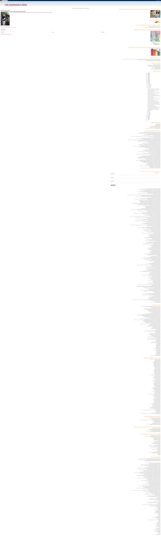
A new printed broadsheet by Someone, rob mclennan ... (154, 89)
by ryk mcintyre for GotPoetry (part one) (155, 336)
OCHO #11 (159, 509)
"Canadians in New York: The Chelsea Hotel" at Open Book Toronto (152, 240)
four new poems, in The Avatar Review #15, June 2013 (154, 466)
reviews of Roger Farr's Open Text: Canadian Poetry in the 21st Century (152, 253)
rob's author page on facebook (156, 64)
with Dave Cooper (158, 346)
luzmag (159, 520)
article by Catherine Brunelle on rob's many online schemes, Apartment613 (151, 139)
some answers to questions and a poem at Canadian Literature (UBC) (152, 331)
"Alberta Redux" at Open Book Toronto (156, 238)
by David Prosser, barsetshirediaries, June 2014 (154, 311)
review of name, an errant (157, 283)
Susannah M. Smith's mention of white (156, 262)
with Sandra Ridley (158, 332)
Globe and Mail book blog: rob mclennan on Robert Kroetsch (153, 239)
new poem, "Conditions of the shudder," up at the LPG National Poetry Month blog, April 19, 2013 (149, 469)
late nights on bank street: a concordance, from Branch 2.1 (153, 495)
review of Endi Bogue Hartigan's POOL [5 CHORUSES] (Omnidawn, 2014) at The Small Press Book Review (148, 160)
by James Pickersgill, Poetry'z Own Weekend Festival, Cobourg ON (152, 322)
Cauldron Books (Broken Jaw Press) (156, 428)
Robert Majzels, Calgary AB (157, 384)
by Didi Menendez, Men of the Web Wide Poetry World (154, 338)
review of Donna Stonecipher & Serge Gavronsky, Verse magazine (152, 259)
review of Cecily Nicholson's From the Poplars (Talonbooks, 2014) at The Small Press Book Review (149, 157)
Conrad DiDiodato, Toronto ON (156, 371)
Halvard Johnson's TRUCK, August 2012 (155, 418)
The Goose (159, 440)
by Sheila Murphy (158, 347)
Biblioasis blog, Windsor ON (157, 363)
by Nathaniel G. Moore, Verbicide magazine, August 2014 (153, 309)
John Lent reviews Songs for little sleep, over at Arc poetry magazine (152, 190)
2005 (147, 118)
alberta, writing (158, 412)
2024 (147, 74)
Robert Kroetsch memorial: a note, (151, 97)
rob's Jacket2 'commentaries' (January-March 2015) (154, 66)
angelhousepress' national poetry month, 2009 (155, 498)
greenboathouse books (157, 534)
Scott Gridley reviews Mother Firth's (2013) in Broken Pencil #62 (153, 164)
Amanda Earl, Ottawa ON (157, 372)
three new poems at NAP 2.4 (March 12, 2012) (155, 484)
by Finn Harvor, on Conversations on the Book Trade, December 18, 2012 (152, 316)
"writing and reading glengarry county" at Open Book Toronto (153, 226)
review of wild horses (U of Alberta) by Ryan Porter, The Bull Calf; (153, 222)
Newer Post (2, 32)
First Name (112, 177)
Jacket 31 (159, 515)
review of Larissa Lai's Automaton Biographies (155, 236)
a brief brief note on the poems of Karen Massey (154, 277)
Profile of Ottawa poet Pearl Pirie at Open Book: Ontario (154, 211)
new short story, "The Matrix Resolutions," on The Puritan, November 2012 (152, 476)
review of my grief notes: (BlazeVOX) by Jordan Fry (154, 205)
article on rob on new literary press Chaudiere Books (154, 276)
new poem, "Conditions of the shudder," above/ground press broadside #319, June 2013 (150, 465)
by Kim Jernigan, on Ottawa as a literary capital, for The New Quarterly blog (151, 321)
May (148, 111)
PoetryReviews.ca (158, 448)
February (149, 113)
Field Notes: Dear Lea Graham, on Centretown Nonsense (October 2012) (152, 477)
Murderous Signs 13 (158, 516)
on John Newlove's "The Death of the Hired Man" (154, 294)
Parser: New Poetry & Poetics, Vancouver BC (155, 446)
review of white (158, 255)
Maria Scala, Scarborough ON (156, 395)
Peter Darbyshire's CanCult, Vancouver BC (155, 436)
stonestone (159, 530)
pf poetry (159, 500)
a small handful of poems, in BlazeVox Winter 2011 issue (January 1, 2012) (151, 487)
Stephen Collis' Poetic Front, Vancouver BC (155, 447)
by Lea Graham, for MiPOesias (156, 337)
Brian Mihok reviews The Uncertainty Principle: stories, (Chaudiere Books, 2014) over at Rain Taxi (149, 144)
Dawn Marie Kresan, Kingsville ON (156, 380)
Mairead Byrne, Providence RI (156, 365)
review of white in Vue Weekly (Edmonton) (155, 264)
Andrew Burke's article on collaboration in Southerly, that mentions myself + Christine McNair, (149, 201)
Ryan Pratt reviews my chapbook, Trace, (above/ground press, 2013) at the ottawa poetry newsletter (149, 191)
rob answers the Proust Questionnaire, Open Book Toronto (153, 326)
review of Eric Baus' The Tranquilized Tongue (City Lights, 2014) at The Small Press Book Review (149, 151)
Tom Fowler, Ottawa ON (157, 374)
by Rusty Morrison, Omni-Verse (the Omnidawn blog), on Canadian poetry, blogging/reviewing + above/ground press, (147, 319)
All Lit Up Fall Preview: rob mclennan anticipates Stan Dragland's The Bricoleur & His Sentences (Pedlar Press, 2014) (147, 146)
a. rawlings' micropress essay (157, 295)
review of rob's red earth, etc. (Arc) (156, 291)
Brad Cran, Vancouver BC (157, 368)
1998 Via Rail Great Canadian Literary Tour (155, 69)
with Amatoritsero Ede (157, 345)
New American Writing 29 (150, 96)
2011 (147, 83)
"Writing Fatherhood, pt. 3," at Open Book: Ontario (154, 166)
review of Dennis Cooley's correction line (155, 256)
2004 (147, 119)
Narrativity (159, 444)
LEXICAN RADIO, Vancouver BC (156, 443)
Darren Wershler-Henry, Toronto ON (156, 405)
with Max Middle (158, 349)
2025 (147, 73)
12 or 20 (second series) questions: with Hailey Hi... (153, 102)
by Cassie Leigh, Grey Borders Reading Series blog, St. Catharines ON (152, 320)
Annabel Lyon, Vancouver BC (157, 383)
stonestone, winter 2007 (157, 513)
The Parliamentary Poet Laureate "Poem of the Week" (154, 445)
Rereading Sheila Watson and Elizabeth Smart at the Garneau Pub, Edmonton (151, 258)
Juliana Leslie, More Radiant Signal (152, 94)
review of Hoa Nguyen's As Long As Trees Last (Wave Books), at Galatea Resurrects (150, 195)
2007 (147, 117)
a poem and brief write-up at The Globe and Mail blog (154, 499)
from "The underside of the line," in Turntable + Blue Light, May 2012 (152, 481)
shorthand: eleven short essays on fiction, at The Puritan (154, 199)
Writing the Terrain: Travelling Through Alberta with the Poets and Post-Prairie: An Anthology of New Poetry (148, 286)
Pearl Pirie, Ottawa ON (157, 390)
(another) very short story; (150, 98)
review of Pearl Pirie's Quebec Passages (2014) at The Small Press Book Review (151, 156)
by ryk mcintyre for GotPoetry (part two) (156, 335)
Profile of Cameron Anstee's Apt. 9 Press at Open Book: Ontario (153, 214)
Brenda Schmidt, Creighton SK (156, 396)
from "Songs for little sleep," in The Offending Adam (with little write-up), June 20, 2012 (150, 480)
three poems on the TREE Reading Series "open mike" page (153, 502)
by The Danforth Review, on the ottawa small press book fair (153, 330)
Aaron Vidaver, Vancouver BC (157, 404)
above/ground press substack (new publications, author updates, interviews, (151, 27)
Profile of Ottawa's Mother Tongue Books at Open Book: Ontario (153, 210)
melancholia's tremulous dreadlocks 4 (156, 517)
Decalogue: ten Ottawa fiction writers (156, 420)
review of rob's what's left (157, 292)
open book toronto (9, 27)
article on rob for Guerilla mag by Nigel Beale (155, 248)
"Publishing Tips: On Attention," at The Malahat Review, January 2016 (152, 134)
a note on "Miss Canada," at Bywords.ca (155, 197)
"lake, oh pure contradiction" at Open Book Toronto (154, 249)
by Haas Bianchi (158, 339)
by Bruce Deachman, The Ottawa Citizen (155, 328)
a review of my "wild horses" (157, 135)
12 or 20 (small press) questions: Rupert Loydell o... (153, 88)
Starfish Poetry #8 (158, 505)
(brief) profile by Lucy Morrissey (156, 194)
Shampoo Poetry (158, 451)
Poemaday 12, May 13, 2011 (157, 493)
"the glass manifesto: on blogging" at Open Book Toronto (154, 224)
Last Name (112, 181)
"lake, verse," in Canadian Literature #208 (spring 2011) (154, 488)
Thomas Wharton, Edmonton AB (156, 406)
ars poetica (159, 503)
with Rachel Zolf (158, 343)
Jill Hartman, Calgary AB (157, 379)
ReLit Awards (158, 450)
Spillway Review (158, 523)
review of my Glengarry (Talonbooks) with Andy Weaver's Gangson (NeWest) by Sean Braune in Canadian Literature (147, 203)
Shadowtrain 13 (158, 512)
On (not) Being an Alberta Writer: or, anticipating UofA (154, 274)
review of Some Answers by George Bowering (155, 260)
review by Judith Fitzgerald (157, 261)
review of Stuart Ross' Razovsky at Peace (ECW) (154, 300)
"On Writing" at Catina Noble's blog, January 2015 (154, 142)
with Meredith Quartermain (157, 350)
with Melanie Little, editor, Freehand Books (155, 333)
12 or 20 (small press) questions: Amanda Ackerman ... (154, 107)
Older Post (102, 32)
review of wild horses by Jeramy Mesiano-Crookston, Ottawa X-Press (152, 231)
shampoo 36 (158, 497)
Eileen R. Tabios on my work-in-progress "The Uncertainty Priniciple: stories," (151, 213)
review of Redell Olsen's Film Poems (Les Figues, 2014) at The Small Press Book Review (150, 145)
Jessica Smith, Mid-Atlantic (157, 398)
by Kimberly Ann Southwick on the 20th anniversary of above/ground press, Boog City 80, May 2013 (149, 314)
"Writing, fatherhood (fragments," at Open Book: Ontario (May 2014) (152, 158)
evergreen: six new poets (157, 422)
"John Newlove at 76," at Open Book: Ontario (155, 154)
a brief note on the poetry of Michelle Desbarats (155, 275)
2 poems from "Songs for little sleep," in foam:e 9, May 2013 (153, 468)
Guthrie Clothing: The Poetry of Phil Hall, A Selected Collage (153, 417)
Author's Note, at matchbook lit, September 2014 (154, 148)
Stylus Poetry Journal (158, 511)
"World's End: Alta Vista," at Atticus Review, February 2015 (153, 141)
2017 (147, 79)
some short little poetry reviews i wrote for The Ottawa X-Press (153, 266)
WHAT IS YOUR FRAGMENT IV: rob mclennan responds (154, 163)
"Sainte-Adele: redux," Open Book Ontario (155, 216)
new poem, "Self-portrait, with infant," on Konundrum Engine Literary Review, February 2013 (149, 473)
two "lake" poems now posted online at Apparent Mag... (154, 93)
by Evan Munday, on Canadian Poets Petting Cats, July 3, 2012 (153, 317)
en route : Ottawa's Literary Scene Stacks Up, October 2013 (153, 188)
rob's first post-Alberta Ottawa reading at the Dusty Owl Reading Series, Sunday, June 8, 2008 (149, 458)
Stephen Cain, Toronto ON (157, 366)
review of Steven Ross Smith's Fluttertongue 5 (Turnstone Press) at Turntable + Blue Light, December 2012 (148, 196)
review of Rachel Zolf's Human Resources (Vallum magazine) (153, 270)
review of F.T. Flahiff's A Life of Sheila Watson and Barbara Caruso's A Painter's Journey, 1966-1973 (149, 284)
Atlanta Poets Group (158, 409)
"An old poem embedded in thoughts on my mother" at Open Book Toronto (152, 223)
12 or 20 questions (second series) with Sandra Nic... (154, 99)
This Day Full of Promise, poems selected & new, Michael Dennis (153, 431)
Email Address (113, 173)
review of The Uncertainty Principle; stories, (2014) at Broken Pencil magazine (151, 150)
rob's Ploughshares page (157, 68)
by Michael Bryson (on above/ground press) (155, 355)
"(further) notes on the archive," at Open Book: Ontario (154, 152)
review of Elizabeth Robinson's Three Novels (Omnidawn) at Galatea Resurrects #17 (150, 208)
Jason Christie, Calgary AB (157, 367)
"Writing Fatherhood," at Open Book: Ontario (155, 167)
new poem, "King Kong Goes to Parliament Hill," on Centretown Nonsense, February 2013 (150, 472)
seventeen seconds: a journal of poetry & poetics (154, 126)
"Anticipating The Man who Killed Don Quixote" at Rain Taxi (153, 225)
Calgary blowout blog (157, 410)
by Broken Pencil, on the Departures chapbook (155, 334)
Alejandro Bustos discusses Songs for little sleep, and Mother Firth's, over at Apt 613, (150, 189)
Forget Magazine (158, 507)
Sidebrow (159, 514)
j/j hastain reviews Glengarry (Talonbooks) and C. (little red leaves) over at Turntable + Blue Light (149, 200)
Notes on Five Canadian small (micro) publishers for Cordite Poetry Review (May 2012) (150, 202)
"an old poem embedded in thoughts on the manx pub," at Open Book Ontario (151, 221)
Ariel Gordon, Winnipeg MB (157, 376)
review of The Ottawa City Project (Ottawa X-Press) (154, 272)
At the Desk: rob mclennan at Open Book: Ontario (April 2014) (153, 159)
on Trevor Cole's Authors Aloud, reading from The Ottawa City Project (152, 460)
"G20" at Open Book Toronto (157, 232)
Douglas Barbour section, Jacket (156, 419)
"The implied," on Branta (157, 241)
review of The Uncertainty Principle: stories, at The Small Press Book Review (151, 162)
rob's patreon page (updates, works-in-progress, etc (154, 26)
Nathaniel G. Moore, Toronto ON (156, 387)
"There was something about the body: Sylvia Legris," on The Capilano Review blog (150, 212)
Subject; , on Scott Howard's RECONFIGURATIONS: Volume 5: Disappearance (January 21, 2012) (149, 485)
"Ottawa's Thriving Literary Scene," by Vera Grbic (154, 215)
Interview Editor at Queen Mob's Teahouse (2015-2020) (154, 65)
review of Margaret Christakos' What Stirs (155, 252)
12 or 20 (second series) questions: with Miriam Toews (154, 104)
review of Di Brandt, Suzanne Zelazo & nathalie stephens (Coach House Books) (151, 293)
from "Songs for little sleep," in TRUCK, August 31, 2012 (154, 478)
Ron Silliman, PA (158, 397)
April (148, 112)
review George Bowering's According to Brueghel (154, 251)
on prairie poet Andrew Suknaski (156, 233)
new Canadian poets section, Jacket (156, 423)
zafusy (159, 521)
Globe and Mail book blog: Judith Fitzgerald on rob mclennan (153, 242)
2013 (147, 82)
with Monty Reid (158, 344)
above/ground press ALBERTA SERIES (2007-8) (154, 127)
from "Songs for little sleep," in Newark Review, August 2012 (153, 479)
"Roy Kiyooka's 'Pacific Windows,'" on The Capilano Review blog (153, 207)
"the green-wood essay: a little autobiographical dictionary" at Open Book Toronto (151, 227)
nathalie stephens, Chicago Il (157, 400)
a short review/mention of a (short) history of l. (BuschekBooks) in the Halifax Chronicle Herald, (149, 204)
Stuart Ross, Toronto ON (157, 394)
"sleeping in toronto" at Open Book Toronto (155, 250)
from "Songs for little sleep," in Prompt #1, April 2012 (154, 482)
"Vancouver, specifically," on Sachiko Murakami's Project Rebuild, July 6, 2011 (151, 491)
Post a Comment (3, 30)
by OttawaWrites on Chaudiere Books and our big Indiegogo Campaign (152, 308)
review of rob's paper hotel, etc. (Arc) (156, 296)
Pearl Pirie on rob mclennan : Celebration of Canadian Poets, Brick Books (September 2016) (149, 133)
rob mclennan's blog (16, 4)
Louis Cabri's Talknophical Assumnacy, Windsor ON (154, 452)
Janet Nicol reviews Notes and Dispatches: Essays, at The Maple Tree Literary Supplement (150, 138)
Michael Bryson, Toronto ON (157, 364)
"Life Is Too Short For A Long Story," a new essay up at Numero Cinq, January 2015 (151, 143)
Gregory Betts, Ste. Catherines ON (156, 362)
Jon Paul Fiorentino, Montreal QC (156, 373)
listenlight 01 (158, 518)
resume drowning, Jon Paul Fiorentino (156, 430)
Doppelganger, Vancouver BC (157, 439)
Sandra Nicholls (14, 27)
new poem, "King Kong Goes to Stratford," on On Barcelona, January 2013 (152, 474)
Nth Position (159, 522)
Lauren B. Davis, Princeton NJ (156, 370)
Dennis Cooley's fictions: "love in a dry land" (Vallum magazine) (153, 263)
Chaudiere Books (158, 124)
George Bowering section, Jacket (156, 421)
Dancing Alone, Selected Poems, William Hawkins (154, 429)
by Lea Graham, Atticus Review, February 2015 (155, 307)
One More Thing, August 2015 (157, 137)
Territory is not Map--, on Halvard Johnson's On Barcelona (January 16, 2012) (151, 486)
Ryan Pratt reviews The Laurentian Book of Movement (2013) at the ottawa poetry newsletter (149, 165)
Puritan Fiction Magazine (157, 510)
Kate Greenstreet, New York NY (156, 377)
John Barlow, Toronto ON (157, 360)
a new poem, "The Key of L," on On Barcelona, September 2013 (153, 462)
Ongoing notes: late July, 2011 (151, 91)
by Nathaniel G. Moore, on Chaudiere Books (155, 342)
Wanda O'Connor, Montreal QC (156, 388)
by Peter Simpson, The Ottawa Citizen (156, 327)
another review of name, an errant (156, 281)
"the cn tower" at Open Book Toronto (156, 246)
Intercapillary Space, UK (157, 441)
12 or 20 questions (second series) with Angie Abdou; (154, 92)
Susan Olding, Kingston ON (157, 389)
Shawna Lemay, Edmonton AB (156, 382)
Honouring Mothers (158, 529)
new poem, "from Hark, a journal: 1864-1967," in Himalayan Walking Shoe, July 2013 (150, 464)
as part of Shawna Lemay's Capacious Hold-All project (154, 257)
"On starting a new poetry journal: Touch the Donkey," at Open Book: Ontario (151, 153)
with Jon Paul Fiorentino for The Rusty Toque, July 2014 (154, 310)
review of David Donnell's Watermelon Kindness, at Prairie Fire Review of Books (151, 229)
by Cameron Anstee (158, 340)
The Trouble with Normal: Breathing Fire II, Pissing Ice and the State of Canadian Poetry (150, 290)
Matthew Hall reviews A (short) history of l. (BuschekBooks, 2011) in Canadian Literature (150, 198)
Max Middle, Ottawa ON (157, 386)
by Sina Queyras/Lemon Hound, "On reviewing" (155, 324)
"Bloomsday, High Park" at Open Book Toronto (155, 234)
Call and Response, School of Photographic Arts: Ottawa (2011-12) (152, 128)
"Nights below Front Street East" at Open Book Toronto (154, 235)
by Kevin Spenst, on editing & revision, (156, 323)
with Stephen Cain (158, 351)
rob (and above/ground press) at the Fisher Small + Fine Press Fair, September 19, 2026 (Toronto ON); (148, 59)
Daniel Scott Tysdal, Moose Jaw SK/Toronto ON (155, 403)
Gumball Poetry (158, 532)
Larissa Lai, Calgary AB (157, 381)
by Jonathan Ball (158, 329)
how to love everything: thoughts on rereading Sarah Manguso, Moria (152, 244)
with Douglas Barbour (157, 352)
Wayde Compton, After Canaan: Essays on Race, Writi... (154, 101)
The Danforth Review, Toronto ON (156, 438)
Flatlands (159, 533)
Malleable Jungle (158, 525)
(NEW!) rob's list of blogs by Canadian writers (155, 359)
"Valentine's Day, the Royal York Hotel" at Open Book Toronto (153, 237)
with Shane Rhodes (158, 341)
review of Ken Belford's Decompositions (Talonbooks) (154, 220)
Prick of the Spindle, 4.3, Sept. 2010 (156, 494)
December (149, 84)
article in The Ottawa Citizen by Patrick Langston (154, 273)
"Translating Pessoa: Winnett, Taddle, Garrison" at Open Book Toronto (152, 230)
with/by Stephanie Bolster (157, 354)
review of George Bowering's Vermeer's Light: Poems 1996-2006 (153, 267)
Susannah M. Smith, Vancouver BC (156, 399)
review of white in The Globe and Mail (156, 265)
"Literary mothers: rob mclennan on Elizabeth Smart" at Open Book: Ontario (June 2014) (150, 155)
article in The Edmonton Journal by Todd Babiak (154, 269)
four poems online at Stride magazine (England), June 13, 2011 (153, 492)
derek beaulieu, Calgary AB (157, 361)
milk (159, 501)
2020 (147, 77)
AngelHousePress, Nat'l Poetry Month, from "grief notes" (154, 496)
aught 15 (159, 519)
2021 (147, 76)
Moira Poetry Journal (158, 524)
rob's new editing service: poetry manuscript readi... (153, 108)
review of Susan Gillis (157, 302)
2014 (147, 81)
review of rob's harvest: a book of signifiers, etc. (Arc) (154, 297)
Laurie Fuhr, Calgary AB (157, 375)
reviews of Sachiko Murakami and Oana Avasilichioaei (154, 254)
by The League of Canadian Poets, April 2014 (155, 312)
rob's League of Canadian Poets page (156, 67)
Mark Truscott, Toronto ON (157, 402)
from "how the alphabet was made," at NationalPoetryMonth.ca (153, 483)
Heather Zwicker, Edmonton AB (156, 408)
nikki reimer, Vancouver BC (157, 393)
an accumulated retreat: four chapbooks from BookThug (154, 280)
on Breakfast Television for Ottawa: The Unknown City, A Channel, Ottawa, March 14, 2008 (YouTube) (148, 459)
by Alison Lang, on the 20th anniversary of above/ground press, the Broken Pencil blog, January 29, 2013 (148, 315)
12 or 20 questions (5, 27)
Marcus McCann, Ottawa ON (157, 385)
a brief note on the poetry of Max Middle (155, 285)
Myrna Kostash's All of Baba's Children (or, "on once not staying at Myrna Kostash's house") (150, 271)
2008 (147, 116)
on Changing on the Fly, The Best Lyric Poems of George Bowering (152, 288)
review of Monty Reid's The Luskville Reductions (154, 245)
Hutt (159, 527)
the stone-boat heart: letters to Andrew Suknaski (155, 282)
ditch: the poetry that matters (157, 508)
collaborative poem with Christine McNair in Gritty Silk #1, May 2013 (152, 467)
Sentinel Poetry (158, 528)
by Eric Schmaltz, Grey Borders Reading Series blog (154, 325)
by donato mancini (158, 353)
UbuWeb (159, 453)
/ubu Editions (158, 454)
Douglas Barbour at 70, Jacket (156, 243)
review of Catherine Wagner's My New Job (155, 247)
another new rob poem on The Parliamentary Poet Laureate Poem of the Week (151, 504)
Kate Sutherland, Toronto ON (157, 401)
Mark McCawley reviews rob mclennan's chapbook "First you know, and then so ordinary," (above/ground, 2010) (147, 217)
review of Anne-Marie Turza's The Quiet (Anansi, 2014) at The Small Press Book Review (150, 161)
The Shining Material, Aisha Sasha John (152, 106)
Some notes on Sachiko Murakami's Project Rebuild (153, 103)
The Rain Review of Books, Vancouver (156, 449)
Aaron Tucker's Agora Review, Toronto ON (155, 435)
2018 (147, 78)
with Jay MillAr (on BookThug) (157, 348)
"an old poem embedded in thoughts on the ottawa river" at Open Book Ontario (151, 219)
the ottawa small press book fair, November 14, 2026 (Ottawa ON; (153, 60)
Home (53, 32)
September (149, 86)
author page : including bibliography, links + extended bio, (80, 8)
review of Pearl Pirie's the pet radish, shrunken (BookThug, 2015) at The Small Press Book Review (149, 140)
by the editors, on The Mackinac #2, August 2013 (154, 313)
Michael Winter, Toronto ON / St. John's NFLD (155, 407)
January (149, 114)
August (148, 87)
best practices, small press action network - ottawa (154, 289)
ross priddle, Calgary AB (157, 391)
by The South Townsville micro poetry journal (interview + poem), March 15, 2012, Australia (150, 318)
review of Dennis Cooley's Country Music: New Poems (154, 278)
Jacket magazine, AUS (157, 442)
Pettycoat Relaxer (158, 531)
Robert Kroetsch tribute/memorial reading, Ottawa (153, 109)
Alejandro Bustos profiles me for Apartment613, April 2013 (153, 192)
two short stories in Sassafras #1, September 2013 (154, 463)
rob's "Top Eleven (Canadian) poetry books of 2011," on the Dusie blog (152, 206)
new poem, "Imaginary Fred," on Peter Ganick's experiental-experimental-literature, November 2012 (149, 475)
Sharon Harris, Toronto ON (157, 378)
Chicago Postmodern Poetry (157, 437)
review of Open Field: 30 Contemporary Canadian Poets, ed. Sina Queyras (151, 287)
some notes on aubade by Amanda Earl (155, 279)
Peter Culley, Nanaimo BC (157, 369)
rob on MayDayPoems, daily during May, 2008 (155, 506)
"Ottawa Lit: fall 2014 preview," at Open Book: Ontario (154, 149)
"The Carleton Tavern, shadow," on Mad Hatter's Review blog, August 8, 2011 (151, 489)
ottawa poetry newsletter (157, 125)
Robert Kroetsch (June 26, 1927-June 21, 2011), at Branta (153, 218)
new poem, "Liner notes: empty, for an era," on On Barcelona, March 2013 (152, 471)
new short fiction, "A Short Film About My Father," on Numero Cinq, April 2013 (151, 470)
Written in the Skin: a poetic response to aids (155, 424)
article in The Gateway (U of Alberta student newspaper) (154, 268)
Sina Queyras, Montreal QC (157, 392)
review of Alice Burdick (157, 301)
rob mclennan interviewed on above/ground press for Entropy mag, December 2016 (150, 306)
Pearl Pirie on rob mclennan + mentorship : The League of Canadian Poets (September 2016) (149, 132)
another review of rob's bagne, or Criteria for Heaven (154, 298)
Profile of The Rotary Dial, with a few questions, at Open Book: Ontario (152, 147)
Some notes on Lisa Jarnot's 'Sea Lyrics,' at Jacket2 (154, 193)
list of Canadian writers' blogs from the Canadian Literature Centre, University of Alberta (150, 413)
